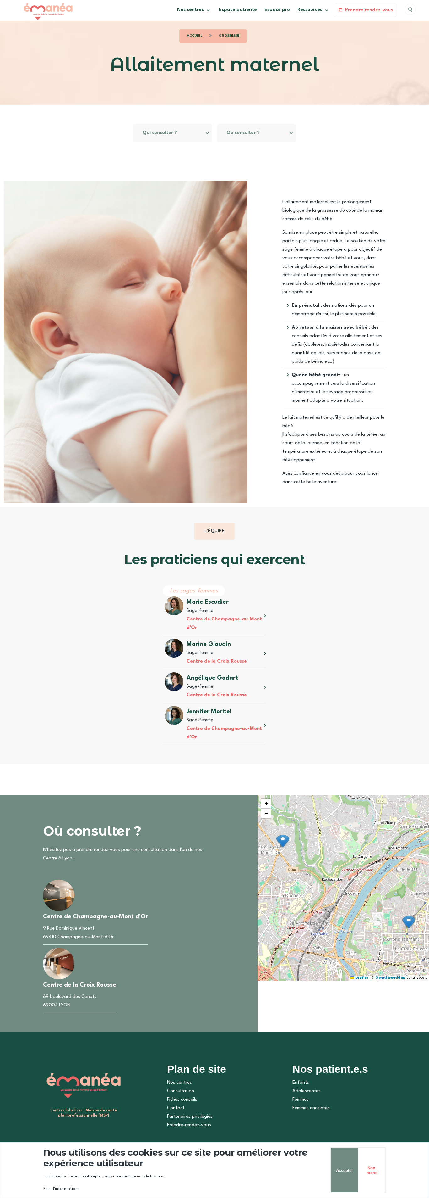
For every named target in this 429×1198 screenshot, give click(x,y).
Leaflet (361, 978)
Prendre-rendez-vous (189, 1125)
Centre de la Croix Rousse (217, 661)
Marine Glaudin (209, 644)
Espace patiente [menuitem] (238, 10)
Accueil (194, 36)
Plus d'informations (61, 1189)
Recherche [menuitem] (410, 9)
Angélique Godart (212, 678)
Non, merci (372, 1170)
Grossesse (229, 36)
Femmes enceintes (311, 1108)
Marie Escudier (208, 602)
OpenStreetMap (390, 978)
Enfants (300, 1082)
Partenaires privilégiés (190, 1116)
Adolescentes (306, 1091)
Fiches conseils (182, 1099)
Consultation (180, 1091)
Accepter (344, 1170)
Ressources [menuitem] (308, 12)
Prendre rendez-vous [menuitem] (369, 10)
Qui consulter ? (160, 133)
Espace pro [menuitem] (277, 10)
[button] (282, 841)
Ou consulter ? (243, 133)
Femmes (300, 1099)
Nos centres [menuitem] (188, 12)
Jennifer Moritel (209, 711)
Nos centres (179, 1082)
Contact (175, 1108)
